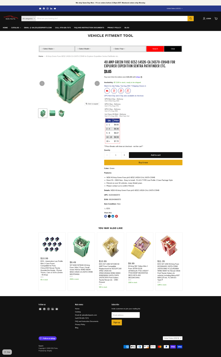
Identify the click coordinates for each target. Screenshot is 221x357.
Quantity (107, 150)
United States (174, 8)
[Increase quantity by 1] (124, 155)
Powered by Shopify (45, 351)
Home (5, 28)
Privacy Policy (114, 28)
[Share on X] (109, 216)
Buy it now (143, 162)
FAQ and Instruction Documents (89, 28)
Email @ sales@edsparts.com (38, 28)
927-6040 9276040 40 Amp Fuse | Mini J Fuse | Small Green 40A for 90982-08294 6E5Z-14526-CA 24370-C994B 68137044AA (81, 269)
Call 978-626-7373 (63, 28)
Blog (127, 28)
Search (41, 346)
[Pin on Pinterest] (116, 216)
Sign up (116, 322)
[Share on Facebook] (105, 216)
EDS (108, 208)
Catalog (15, 28)
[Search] (191, 18)
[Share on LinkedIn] (112, 216)
